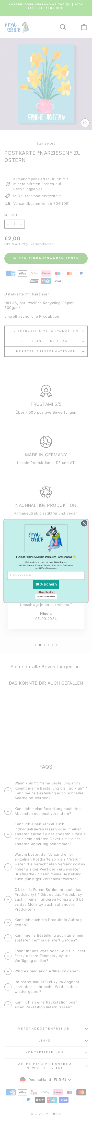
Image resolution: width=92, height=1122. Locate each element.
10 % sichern (46, 584)
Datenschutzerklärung (46, 596)
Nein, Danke (46, 592)
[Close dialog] (84, 523)
